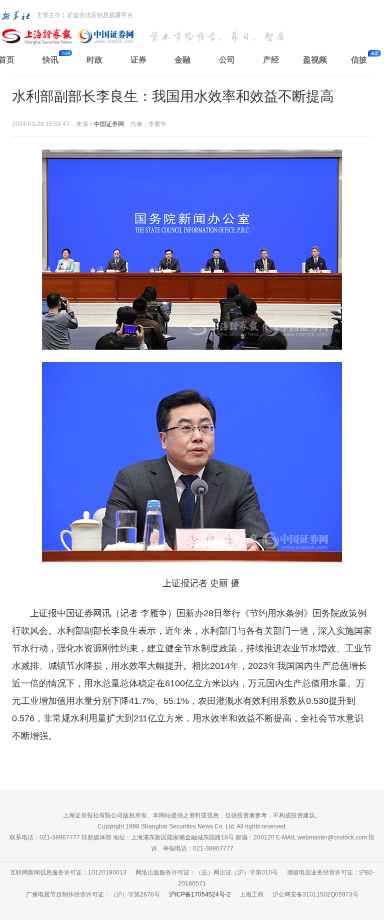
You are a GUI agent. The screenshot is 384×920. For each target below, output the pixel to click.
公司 (227, 60)
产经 (271, 60)
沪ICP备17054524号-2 (199, 894)
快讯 (50, 60)
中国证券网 (109, 124)
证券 (138, 60)
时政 (94, 60)
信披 (359, 60)
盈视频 (315, 60)
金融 (182, 60)
